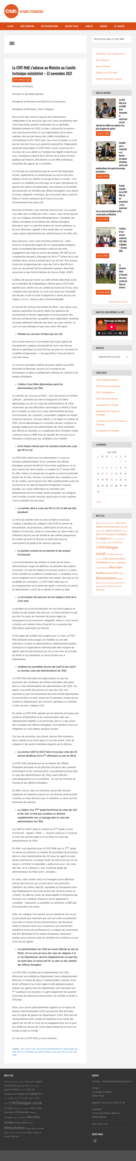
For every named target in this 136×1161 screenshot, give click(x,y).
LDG (54, 1052)
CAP (103, 534)
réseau (120, 579)
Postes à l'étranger (117, 563)
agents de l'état (121, 527)
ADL (98, 523)
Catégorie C (105, 538)
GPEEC (106, 559)
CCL (113, 539)
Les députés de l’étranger (107, 431)
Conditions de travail (14, 1098)
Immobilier (120, 559)
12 (107, 474)
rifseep (121, 573)
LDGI (59, 1052)
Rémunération (106, 578)
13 (111, 474)
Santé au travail (114, 583)
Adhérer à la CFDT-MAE (107, 73)
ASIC (23, 1049)
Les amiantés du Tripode (107, 405)
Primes (98, 568)
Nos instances (102, 60)
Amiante (124, 531)
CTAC (121, 543)
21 (116, 480)
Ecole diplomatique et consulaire (56, 1049)
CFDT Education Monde (107, 399)
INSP (14, 1052)
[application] (112, 327)
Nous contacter (103, 66)
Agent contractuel (105, 526)
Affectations (121, 523)
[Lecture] (99, 333)
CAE (33, 1049)
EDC (76, 1049)
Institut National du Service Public (34, 1052)
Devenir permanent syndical (109, 79)
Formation (99, 559)
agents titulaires (113, 530)
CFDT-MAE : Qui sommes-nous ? (111, 54)
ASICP (28, 1049)
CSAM (116, 543)
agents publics (100, 531)
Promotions (105, 568)
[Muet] (120, 333)
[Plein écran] (124, 333)
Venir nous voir (99, 1124)
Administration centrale (108, 523)
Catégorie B (22, 1094)
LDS (98, 562)
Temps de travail (114, 586)
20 (111, 480)
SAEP (14, 1055)
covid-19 (110, 543)
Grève (112, 559)
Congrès (104, 542)
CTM (37, 1049)
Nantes (105, 562)
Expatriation (119, 554)
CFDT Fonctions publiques (108, 386)
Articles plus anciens (118, 302)
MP (62, 1052)
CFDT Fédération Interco (107, 380)
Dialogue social (29, 1103)
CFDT (11, 11)
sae (75, 1052)
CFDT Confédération (105, 392)
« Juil (98, 502)
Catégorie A (111, 534)
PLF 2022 (68, 1052)
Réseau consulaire (102, 583)
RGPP (116, 573)
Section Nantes (21, 1133)
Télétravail (100, 590)
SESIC (104, 586)
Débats (112, 554)
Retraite (109, 573)
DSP (107, 554)
